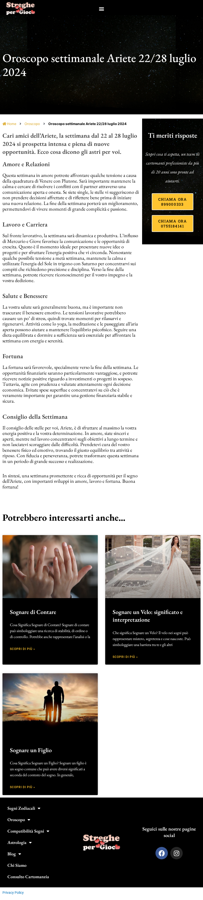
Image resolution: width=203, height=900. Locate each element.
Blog (11, 854)
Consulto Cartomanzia (28, 876)
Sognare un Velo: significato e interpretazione (148, 615)
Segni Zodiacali (21, 808)
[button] (102, 8)
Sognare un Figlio (31, 750)
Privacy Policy (13, 893)
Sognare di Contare (33, 612)
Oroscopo (32, 124)
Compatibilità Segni (25, 831)
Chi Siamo (16, 865)
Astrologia (16, 842)
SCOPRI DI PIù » (22, 649)
